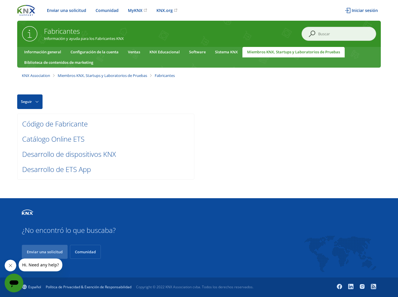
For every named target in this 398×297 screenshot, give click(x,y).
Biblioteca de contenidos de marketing (58, 62)
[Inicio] (26, 10)
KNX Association (36, 75)
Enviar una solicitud (66, 10)
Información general (42, 52)
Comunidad (107, 10)
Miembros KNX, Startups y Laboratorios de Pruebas (293, 52)
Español (34, 286)
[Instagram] (363, 287)
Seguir (26, 101)
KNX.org (164, 10)
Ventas (134, 52)
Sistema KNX (226, 52)
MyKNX (135, 10)
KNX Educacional (164, 52)
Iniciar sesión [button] (365, 10)
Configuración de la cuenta (95, 52)
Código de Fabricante (55, 124)
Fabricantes (165, 75)
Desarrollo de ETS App (56, 169)
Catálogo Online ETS (53, 139)
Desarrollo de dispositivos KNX (69, 154)
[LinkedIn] (351, 287)
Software (197, 52)
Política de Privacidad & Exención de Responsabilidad (88, 286)
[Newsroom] (373, 287)
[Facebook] (340, 287)
